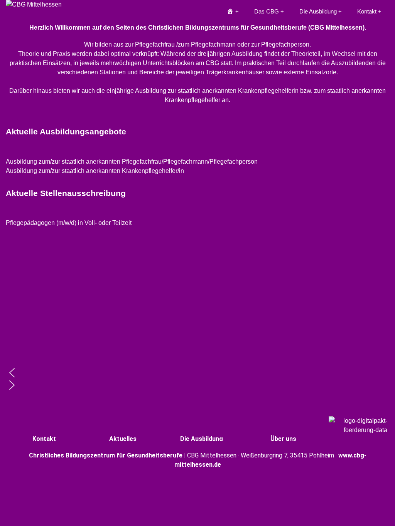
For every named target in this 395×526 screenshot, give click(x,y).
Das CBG (266, 11)
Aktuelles (123, 438)
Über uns (283, 438)
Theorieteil (306, 53)
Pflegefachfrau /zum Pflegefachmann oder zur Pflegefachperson (222, 44)
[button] (197, 161)
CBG (212, 63)
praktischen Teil (264, 63)
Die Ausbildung (318, 11)
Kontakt (366, 11)
